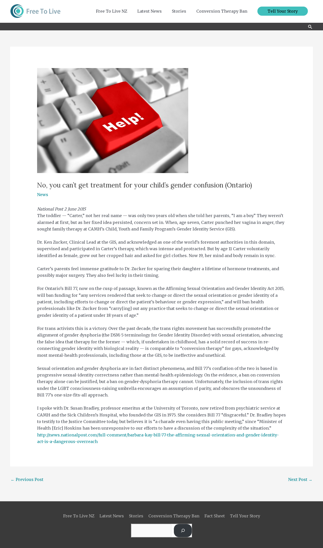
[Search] (183, 530)
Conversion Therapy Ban (173, 515)
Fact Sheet (214, 515)
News (42, 194)
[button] (282, 11)
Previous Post (27, 479)
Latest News (111, 515)
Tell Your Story (245, 515)
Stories (136, 515)
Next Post (300, 479)
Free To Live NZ (78, 515)
